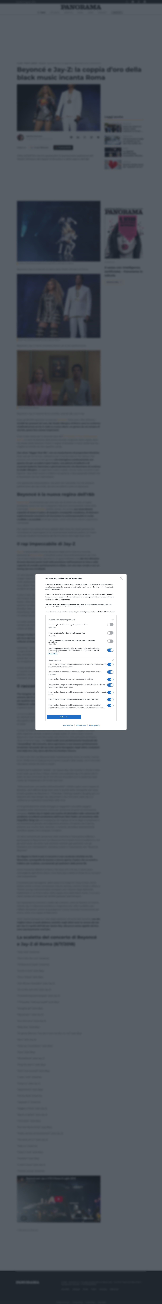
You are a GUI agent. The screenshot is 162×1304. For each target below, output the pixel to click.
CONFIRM (64, 717)
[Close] (122, 579)
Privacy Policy (94, 725)
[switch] (110, 624)
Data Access (81, 725)
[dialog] (81, 652)
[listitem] (81, 619)
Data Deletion (67, 725)
